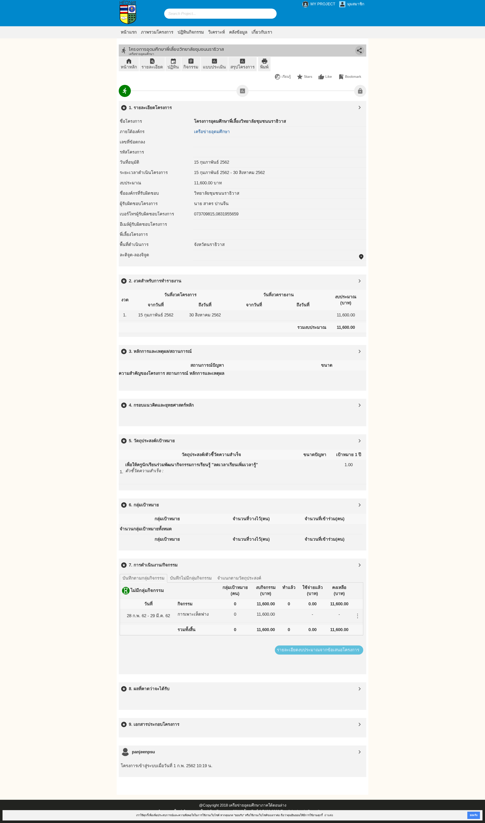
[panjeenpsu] (125, 752)
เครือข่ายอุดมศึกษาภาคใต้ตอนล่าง (257, 805)
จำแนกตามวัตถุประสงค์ (239, 578)
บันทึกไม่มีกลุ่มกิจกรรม (191, 578)
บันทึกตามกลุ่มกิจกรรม (143, 578)
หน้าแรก (129, 32)
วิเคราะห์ (216, 32)
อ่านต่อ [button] (328, 815)
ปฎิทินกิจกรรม (191, 32)
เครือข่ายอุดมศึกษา (212, 131)
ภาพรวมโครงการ (157, 32)
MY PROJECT (318, 4)
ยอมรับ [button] (473, 815)
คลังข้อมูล (238, 32)
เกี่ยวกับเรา (262, 32)
